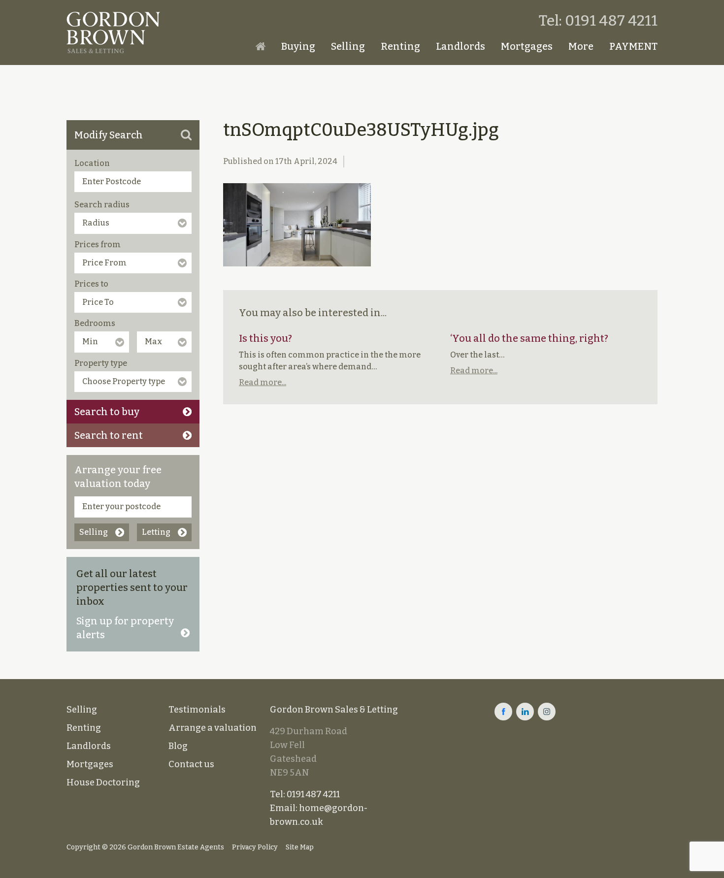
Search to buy (106, 412)
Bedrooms (94, 323)
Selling (348, 46)
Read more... (262, 382)
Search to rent (108, 435)
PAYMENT (633, 46)
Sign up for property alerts (125, 628)
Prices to (91, 284)
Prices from (97, 244)
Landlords (460, 46)
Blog (178, 746)
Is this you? (265, 338)
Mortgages (527, 46)
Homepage (260, 46)
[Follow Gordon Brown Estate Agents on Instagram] (547, 711)
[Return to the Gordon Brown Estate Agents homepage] (113, 32)
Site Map (300, 847)
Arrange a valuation (212, 727)
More (580, 46)
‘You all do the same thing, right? (529, 338)
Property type (100, 363)
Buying (298, 46)
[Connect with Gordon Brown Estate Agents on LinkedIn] (525, 711)
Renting (400, 46)
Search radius (102, 204)
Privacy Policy (255, 847)
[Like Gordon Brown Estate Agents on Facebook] (503, 711)
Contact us (191, 764)
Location (92, 163)
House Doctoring (103, 782)
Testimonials (197, 709)
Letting (156, 532)
